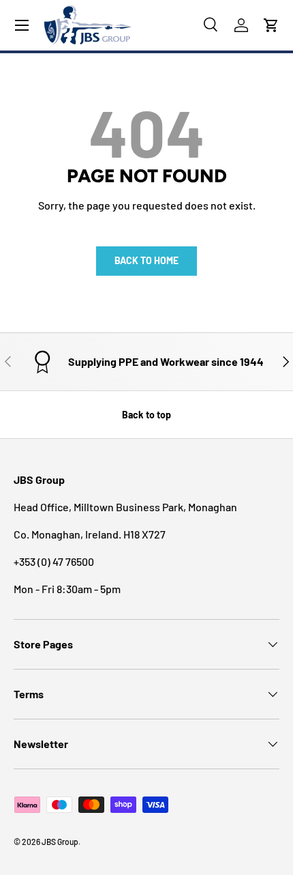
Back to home (146, 260)
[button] (271, 25)
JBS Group (60, 841)
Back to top (146, 414)
